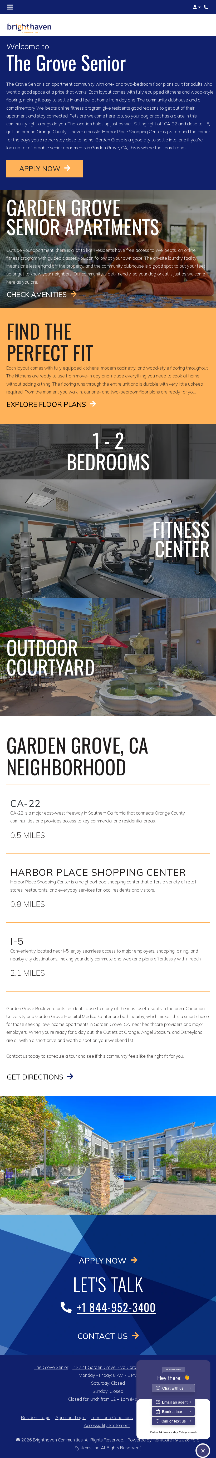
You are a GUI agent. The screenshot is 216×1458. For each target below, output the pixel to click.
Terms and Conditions (112, 1417)
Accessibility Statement (107, 1425)
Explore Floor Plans (47, 404)
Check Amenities (37, 294)
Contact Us (103, 1336)
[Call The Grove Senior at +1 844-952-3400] (206, 7)
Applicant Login (70, 1417)
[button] (196, 7)
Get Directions (36, 1076)
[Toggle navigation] (10, 7)
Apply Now (51, 168)
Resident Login (35, 1417)
